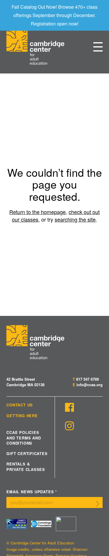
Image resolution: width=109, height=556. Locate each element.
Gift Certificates (26, 453)
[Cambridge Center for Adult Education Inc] (66, 524)
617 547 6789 (87, 379)
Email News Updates (31, 491)
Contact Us (19, 405)
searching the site (75, 219)
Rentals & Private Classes (25, 466)
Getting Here (21, 415)
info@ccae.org (89, 384)
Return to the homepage (37, 212)
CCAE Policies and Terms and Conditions (23, 437)
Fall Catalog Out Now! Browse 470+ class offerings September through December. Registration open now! (54, 15)
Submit (97, 503)
